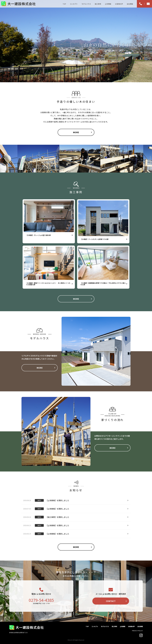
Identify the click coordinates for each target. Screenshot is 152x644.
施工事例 (98, 4)
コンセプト (74, 4)
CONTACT (111, 601)
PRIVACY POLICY (137, 631)
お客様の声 (119, 4)
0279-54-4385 (41, 600)
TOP (64, 4)
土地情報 (108, 4)
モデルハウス (86, 4)
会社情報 (130, 4)
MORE (76, 132)
